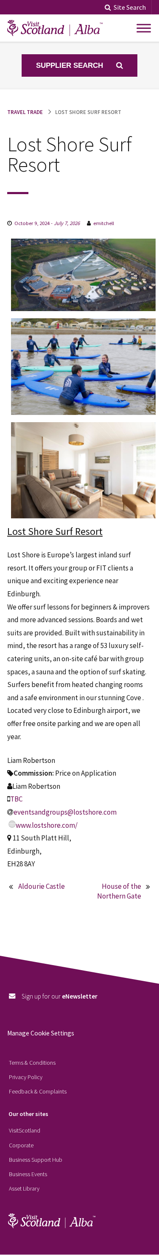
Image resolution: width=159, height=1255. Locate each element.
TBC (16, 799)
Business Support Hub (35, 1159)
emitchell (103, 223)
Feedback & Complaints (38, 1091)
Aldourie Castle (41, 886)
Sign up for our (60, 996)
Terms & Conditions (32, 1062)
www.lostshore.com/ (47, 825)
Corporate (21, 1145)
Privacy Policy (25, 1077)
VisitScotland (24, 1130)
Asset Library (24, 1188)
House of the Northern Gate (119, 891)
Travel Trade (25, 112)
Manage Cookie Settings (40, 1033)
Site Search (130, 7)
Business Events (28, 1174)
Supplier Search (70, 65)
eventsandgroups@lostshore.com (65, 812)
